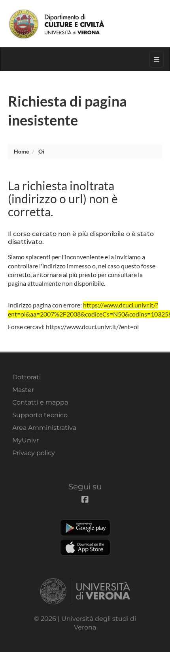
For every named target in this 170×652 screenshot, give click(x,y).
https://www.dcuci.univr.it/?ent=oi (92, 326)
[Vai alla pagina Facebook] (127, 5)
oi (41, 151)
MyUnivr (25, 440)
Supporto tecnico (40, 415)
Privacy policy (33, 453)
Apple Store (85, 547)
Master (23, 389)
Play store (85, 528)
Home (21, 151)
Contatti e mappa (40, 402)
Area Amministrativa (44, 427)
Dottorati (26, 377)
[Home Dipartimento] (85, 23)
